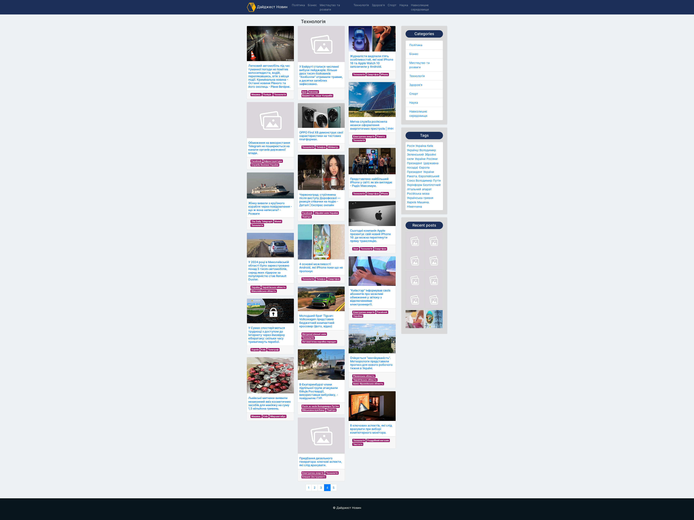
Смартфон (334, 279)
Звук (355, 248)
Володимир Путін (428, 180)
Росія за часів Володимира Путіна (320, 406)
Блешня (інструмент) (313, 476)
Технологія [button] (361, 5)
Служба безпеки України (264, 164)
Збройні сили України (326, 213)
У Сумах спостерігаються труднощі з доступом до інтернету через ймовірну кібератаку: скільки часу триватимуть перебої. (266, 335)
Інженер (313, 91)
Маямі (278, 221)
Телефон (321, 147)
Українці (413, 150)
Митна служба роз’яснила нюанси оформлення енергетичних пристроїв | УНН (371, 125)
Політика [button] (298, 5)
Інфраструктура (273, 161)
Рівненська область (364, 376)
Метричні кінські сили (314, 334)
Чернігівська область (274, 287)
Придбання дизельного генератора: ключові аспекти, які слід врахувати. (320, 461)
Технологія (417, 76)
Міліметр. (333, 147)
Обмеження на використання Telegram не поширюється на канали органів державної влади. (269, 148)
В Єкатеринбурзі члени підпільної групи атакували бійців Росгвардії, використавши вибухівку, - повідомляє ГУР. (318, 391)
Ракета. (412, 176)
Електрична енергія (313, 473)
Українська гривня (420, 198)
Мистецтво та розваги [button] (330, 7)
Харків (411, 202)
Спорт (413, 93)
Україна (420, 146)
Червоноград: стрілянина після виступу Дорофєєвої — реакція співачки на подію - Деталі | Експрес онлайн (319, 200)
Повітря (306, 216)
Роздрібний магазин (378, 440)
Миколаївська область (263, 291)
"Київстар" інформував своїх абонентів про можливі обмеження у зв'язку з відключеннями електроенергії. (370, 297)
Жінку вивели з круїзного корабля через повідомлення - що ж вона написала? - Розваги (270, 208)
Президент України (420, 172)
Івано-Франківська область (368, 383)
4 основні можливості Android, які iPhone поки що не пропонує (321, 267)
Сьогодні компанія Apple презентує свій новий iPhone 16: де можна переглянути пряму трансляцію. (370, 236)
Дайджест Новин (272, 7)
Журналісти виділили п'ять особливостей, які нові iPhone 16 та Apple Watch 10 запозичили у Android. (371, 61)
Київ (430, 146)
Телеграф (273, 349)
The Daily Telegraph (261, 221)
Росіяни (432, 159)
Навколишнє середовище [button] (420, 7)
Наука (413, 102)
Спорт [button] (392, 5)
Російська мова (418, 193)
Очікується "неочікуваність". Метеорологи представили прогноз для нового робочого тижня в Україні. (371, 363)
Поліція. (267, 94)
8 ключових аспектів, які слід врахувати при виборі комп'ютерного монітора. (371, 429)
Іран (304, 91)
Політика (415, 45)
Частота (357, 444)
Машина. (423, 202)
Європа (424, 167)
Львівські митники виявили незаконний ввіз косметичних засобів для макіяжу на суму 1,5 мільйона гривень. (269, 403)
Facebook (256, 161)
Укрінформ (414, 185)
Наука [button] (403, 5)
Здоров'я (415, 85)
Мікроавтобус (278, 416)
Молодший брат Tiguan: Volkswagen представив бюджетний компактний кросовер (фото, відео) (316, 321)
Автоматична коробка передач (319, 341)
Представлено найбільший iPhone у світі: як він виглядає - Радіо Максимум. (371, 182)
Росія (411, 146)
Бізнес (413, 54)
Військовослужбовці (313, 410)
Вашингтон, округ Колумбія (317, 95)
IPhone (384, 74)
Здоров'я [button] (378, 5)
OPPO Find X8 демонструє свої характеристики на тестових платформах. (321, 136)
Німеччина (414, 206)
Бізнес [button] (312, 5)
